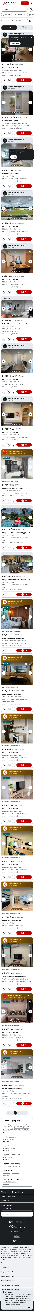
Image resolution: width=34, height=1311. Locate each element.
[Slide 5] (19, 59)
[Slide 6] (19, 315)
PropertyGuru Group (8, 1197)
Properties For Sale (7, 1272)
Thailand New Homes (8, 1281)
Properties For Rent (7, 1276)
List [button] (10, 28)
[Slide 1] (12, 59)
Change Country (6, 1205)
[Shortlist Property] (29, 93)
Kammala (6, 1139)
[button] (31, 37)
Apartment (17, 1129)
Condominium (18, 1128)
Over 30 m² (6, 1182)
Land (11, 1131)
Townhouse (10, 1129)
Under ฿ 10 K (14, 1148)
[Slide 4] (17, 59)
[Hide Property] (25, 93)
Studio (4, 1157)
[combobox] (16, 9)
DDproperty (5, 1267)
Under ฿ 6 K (6, 1148)
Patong (12, 1139)
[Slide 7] (22, 59)
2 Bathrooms (6, 1173)
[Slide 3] (15, 59)
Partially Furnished (18, 1166)
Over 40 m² (13, 1182)
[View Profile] (17, 35)
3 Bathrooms (15, 1173)
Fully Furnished (7, 1166)
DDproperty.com (5, 1247)
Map (26, 28)
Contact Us (5, 1200)
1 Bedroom (11, 1157)
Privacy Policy (9, 1300)
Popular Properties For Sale (10, 1285)
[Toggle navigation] (31, 3)
